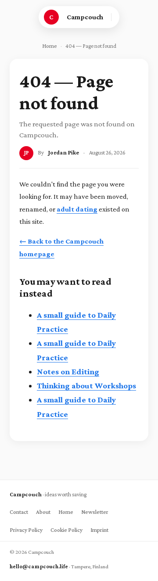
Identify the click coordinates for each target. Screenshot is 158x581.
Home (49, 46)
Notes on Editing (68, 371)
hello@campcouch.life (39, 566)
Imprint (99, 530)
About (43, 512)
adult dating (77, 209)
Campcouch (85, 17)
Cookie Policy (66, 530)
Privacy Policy (26, 530)
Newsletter (94, 512)
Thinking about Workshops (86, 385)
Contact (19, 512)
